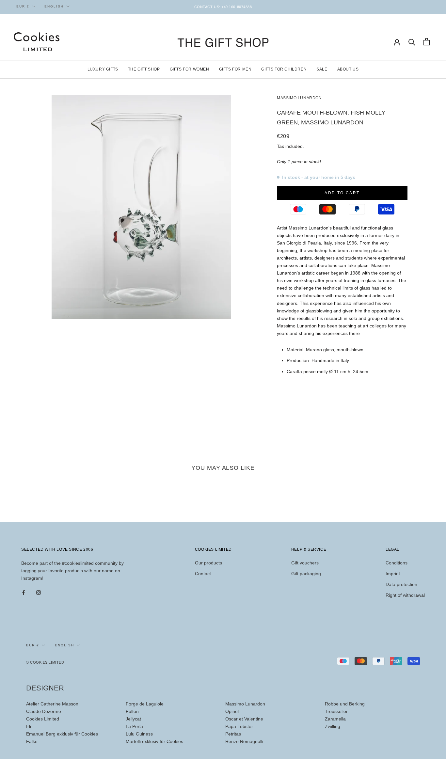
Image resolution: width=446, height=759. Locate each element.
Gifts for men (235, 69)
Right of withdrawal (405, 595)
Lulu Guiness (139, 733)
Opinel (232, 711)
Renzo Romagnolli (244, 741)
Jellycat (133, 718)
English (54, 6)
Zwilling (332, 726)
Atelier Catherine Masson (52, 703)
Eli (28, 726)
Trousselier (336, 711)
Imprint (393, 573)
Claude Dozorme (43, 711)
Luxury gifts (103, 69)
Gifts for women (189, 69)
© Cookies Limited (45, 662)
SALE (321, 69)
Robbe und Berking (345, 703)
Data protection (401, 584)
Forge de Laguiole (145, 703)
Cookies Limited (42, 718)
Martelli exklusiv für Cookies (154, 741)
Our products (208, 562)
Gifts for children (284, 69)
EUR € (22, 6)
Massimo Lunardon (299, 98)
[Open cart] (426, 41)
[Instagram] (38, 592)
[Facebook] (23, 592)
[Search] (411, 41)
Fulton (132, 711)
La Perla (134, 726)
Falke (32, 741)
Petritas (233, 733)
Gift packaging (306, 573)
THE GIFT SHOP (144, 69)
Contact (203, 573)
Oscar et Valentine (244, 718)
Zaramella (335, 718)
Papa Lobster (239, 726)
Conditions (396, 562)
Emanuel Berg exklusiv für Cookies (62, 733)
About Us (348, 69)
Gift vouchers (305, 562)
